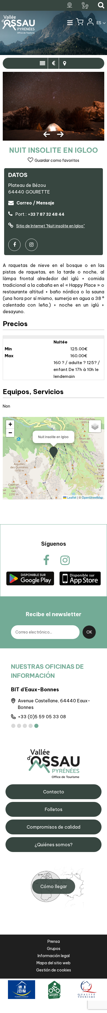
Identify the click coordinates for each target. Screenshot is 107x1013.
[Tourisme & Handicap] (21, 989)
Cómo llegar (53, 886)
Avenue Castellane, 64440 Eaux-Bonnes (54, 704)
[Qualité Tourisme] (86, 989)
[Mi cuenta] (90, 23)
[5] (36, 725)
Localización (64, 63)
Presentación (42, 63)
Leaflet (71, 497)
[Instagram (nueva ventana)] (33, 245)
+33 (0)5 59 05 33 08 (42, 716)
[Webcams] (70, 5)
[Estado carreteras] (86, 5)
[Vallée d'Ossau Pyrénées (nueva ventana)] (30, 578)
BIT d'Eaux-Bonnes (35, 689)
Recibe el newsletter (53, 614)
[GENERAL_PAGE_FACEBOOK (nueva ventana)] (16, 245)
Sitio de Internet (50, 225)
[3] (24, 725)
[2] (19, 725)
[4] (30, 725)
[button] (79, 23)
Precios (53, 63)
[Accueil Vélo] (54, 989)
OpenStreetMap (92, 497)
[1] (13, 725)
